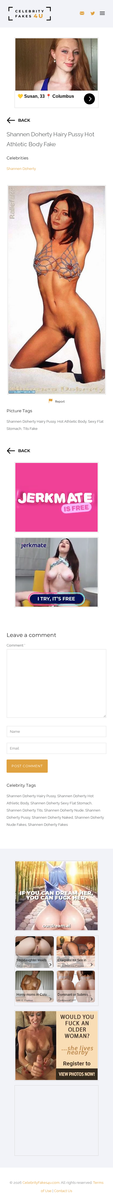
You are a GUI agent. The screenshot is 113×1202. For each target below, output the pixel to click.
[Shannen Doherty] (56, 290)
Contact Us (63, 1191)
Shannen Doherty (21, 169)
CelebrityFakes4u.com (41, 1183)
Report (60, 401)
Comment (16, 645)
